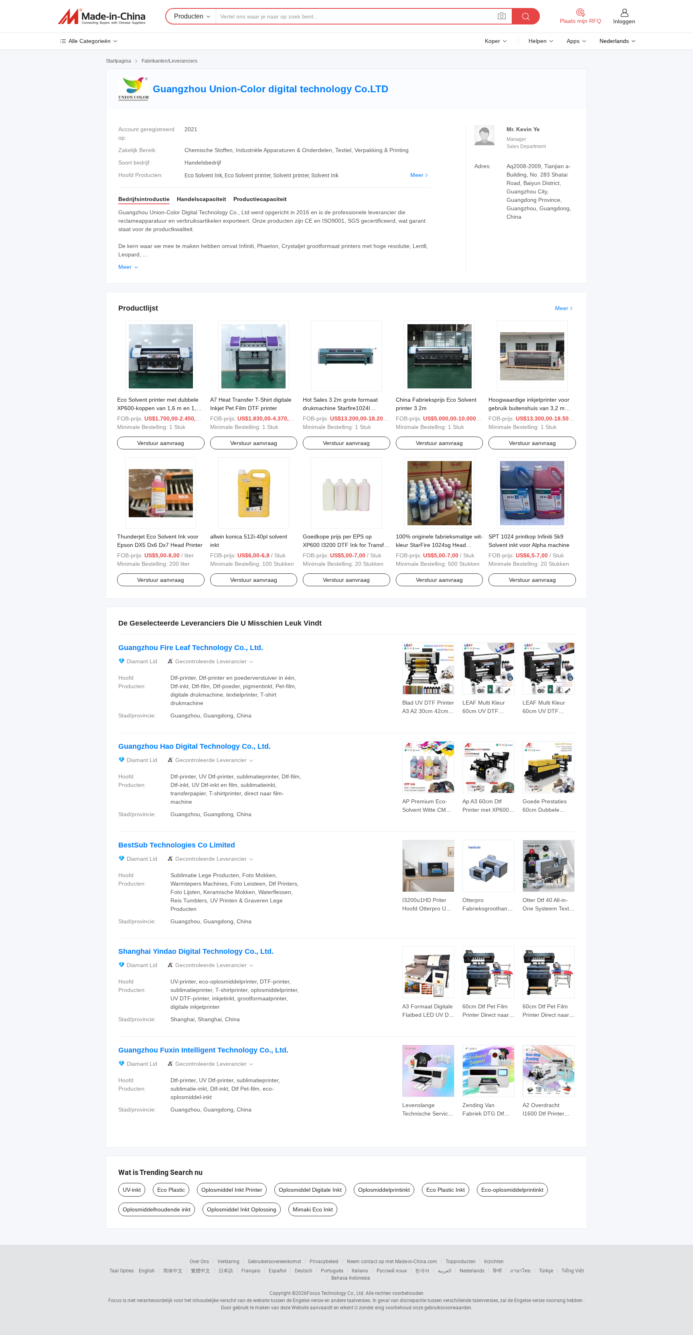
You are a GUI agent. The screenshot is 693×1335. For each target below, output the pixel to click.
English (147, 1270)
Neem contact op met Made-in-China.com (392, 1261)
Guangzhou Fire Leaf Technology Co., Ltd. (190, 648)
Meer (417, 175)
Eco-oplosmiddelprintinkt (512, 1190)
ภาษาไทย (520, 1270)
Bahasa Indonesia (350, 1277)
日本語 (226, 1270)
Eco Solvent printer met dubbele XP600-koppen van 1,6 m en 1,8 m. (158, 408)
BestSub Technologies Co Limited (176, 845)
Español (277, 1270)
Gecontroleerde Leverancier (215, 661)
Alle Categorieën (90, 41)
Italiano (360, 1270)
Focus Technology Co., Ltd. (336, 1293)
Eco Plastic (171, 1190)
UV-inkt (132, 1190)
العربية (444, 1270)
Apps (573, 41)
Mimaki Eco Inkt (313, 1209)
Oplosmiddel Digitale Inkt (310, 1190)
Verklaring (228, 1261)
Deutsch (303, 1270)
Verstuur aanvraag (160, 443)
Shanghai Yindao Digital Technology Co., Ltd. (196, 951)
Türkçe (546, 1270)
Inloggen (624, 21)
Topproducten (461, 1261)
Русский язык (392, 1270)
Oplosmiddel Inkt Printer (231, 1190)
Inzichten (494, 1261)
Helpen (538, 41)
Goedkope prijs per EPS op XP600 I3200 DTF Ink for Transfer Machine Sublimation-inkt (346, 545)
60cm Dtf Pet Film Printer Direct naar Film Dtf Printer (485, 1014)
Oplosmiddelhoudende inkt (156, 1209)
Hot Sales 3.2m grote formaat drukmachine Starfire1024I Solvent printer (340, 408)
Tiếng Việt (572, 1270)
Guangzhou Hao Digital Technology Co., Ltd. (194, 746)
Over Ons (199, 1261)
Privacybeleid (324, 1261)
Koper (492, 41)
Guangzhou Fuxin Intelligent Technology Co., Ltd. (203, 1050)
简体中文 (172, 1270)
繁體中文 (200, 1270)
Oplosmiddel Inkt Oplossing (241, 1209)
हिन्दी (497, 1270)
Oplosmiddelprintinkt (384, 1190)
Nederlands (472, 1270)
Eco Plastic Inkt (445, 1190)
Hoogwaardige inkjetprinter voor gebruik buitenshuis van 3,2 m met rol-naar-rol (528, 408)
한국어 (422, 1270)
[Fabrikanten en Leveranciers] (101, 16)
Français (250, 1270)
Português (332, 1270)
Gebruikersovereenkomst (274, 1261)
